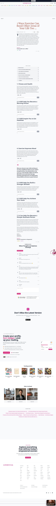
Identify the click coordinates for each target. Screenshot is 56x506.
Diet (14, 5)
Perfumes (23, 5)
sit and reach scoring (30, 413)
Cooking (9, 5)
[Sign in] (55, 3)
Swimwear (48, 477)
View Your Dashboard (16, 352)
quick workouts (41, 414)
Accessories (33, 5)
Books (5, 5)
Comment (18, 293)
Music (48, 473)
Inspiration (28, 472)
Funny (12, 5)
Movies (41, 5)
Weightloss (19, 5)
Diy (7, 5)
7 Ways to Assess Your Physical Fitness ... (30, 414)
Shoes (36, 5)
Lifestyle (30, 5)
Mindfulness (50, 5)
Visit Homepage (28, 457)
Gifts (41, 470)
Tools (21, 480)
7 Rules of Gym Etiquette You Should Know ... (42, 413)
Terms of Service (22, 488)
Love (25, 5)
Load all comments (20, 250)
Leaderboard (42, 349)
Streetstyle (2, 5)
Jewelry (16, 5)
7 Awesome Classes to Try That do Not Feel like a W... (17, 411)
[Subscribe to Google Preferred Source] (22, 297)
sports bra (19, 172)
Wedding (47, 5)
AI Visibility (32, 485)
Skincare (28, 477)
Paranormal (28, 475)
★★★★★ (53, 18)
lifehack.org (19, 234)
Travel (53, 5)
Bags (27, 5)
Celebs (35, 467)
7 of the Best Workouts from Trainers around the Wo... (38, 411)
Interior (35, 472)
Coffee (19, 50)
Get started (50, 349)
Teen (20, 478)
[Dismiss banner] (38, 296)
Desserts (48, 467)
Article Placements (45, 485)
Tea (17, 50)
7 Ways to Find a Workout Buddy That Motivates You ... (15, 413)
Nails (21, 475)
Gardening (35, 470)
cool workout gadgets (49, 414)
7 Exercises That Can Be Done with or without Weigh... (12, 414)
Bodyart (44, 5)
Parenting (35, 475)
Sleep (34, 477)
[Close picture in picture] (47, 500)
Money (35, 473)
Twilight (39, 5)
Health (21, 472)
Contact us (21, 485)
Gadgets (28, 470)
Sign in (19, 354)
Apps (27, 465)
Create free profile (6, 352)
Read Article (11, 402)
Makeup (28, 473)
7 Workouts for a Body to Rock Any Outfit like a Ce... (28, 416)
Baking (41, 465)
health (2, 18)
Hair (48, 470)
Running (48, 475)
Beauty (48, 465)
